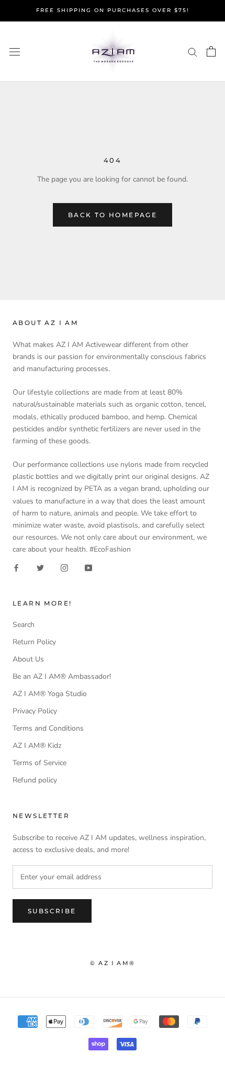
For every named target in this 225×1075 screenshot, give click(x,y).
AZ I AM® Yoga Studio (50, 694)
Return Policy (34, 642)
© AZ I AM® (112, 963)
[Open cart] (211, 51)
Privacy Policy (35, 711)
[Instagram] (64, 567)
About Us (28, 659)
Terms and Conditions (48, 728)
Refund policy (35, 780)
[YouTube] (88, 567)
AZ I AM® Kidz (37, 746)
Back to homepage (112, 215)
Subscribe (52, 911)
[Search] (192, 51)
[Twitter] (40, 567)
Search (24, 625)
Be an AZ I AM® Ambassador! (62, 676)
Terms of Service (39, 763)
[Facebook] (16, 567)
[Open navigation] (14, 51)
